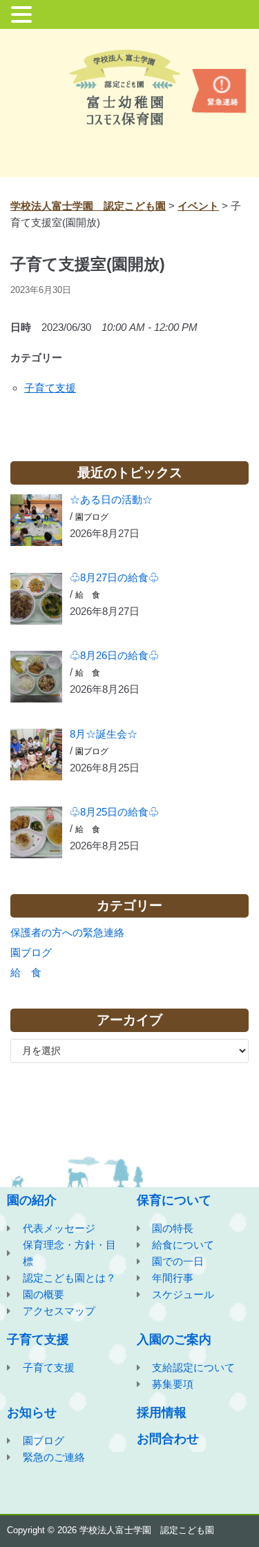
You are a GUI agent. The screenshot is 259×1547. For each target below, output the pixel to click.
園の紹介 (32, 1200)
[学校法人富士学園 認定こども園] (130, 87)
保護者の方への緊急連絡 (67, 932)
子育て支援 (50, 388)
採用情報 (161, 1412)
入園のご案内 (174, 1339)
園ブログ (91, 517)
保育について (174, 1200)
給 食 (87, 595)
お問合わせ (168, 1439)
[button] (23, 15)
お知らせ (32, 1412)
